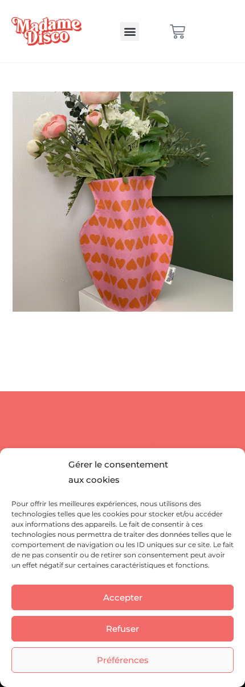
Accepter (122, 597)
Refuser (122, 628)
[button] (129, 31)
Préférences (123, 660)
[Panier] (177, 31)
